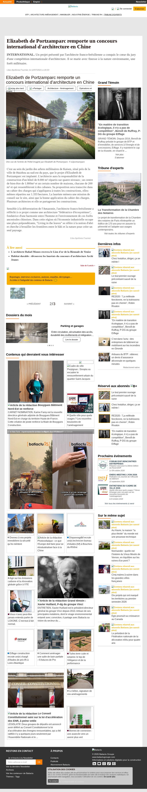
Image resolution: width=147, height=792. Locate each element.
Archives (10, 770)
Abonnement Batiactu (60, 764)
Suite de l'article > (87, 265)
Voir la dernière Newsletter (18, 766)
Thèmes (9, 776)
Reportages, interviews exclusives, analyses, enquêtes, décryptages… (41, 278)
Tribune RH (97, 15)
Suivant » (69, 304)
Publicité (54, 761)
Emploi (36, 2)
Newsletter (140, 2)
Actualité (7, 2)
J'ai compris (53, 781)
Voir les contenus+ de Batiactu (19, 773)
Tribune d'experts (113, 15)
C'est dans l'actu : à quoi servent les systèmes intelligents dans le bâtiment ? (35, 431)
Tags (17, 776)
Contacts (55, 758)
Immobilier (65, 15)
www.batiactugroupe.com (103, 757)
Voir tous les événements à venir (119, 503)
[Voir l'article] (91, 431)
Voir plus (119, 154)
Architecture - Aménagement (61, 88)
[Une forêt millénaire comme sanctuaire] (8, 153)
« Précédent (34, 304)
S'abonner (139, 9)
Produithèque (23, 2)
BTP (27, 15)
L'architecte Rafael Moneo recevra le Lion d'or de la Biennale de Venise (51, 251)
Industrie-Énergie (81, 15)
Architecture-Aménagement (44, 15)
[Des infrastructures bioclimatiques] (93, 153)
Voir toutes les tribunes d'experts (119, 233)
